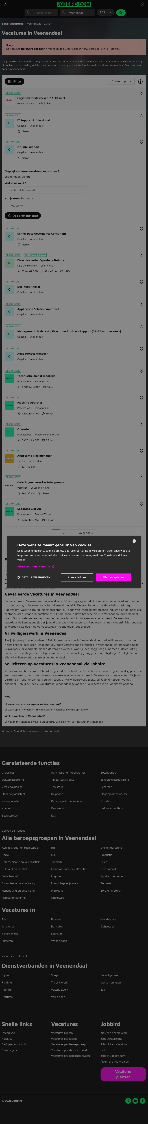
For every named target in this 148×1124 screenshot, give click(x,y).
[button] (74, 566)
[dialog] (74, 562)
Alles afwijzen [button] (77, 577)
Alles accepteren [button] (113, 577)
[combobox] (134, 541)
